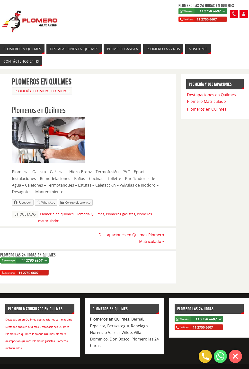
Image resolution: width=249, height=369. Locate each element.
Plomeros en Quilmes (206, 109)
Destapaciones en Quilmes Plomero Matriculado (131, 238)
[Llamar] (234, 14)
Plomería (23, 91)
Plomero (41, 91)
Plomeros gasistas (120, 214)
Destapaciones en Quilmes (22, 327)
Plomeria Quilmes (89, 214)
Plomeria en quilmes (57, 214)
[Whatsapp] (244, 14)
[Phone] (205, 356)
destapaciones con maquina (54, 319)
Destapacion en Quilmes (20, 319)
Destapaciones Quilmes (54, 327)
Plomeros (60, 91)
